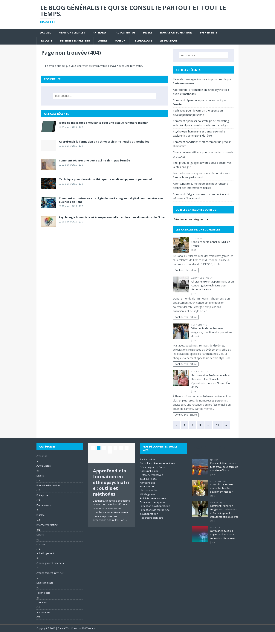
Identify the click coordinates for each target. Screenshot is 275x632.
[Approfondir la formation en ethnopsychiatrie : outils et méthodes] (48, 149)
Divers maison (44, 582)
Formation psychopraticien (155, 506)
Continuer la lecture (186, 270)
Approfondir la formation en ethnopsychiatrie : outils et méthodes (104, 141)
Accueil (45, 32)
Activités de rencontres (153, 498)
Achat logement (202, 278)
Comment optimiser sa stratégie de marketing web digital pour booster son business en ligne (111, 199)
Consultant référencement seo (157, 463)
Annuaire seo (147, 482)
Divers (147, 32)
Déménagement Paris (152, 467)
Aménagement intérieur (49, 573)
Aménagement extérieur (50, 563)
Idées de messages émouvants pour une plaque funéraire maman (103, 122)
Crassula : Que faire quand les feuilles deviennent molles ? (221, 488)
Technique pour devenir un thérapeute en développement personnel (105, 179)
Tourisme (197, 238)
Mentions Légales (72, 32)
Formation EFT (148, 486)
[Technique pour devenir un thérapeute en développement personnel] (48, 187)
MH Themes (88, 628)
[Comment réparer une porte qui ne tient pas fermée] (48, 168)
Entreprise (42, 495)
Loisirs (102, 40)
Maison (120, 40)
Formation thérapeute (152, 502)
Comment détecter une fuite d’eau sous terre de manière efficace (224, 466)
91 (217, 425)
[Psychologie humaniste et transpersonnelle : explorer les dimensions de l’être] (48, 224)
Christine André (149, 490)
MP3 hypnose (147, 494)
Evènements (208, 32)
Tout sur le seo (148, 478)
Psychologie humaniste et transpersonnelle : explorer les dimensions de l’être (112, 217)
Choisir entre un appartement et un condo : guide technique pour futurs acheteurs (212, 285)
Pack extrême (147, 459)
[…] (126, 520)
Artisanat (100, 32)
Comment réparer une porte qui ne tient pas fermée (94, 160)
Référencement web (151, 475)
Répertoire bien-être (151, 517)
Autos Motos (125, 32)
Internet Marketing (75, 40)
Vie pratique (169, 40)
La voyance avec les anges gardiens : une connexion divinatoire (222, 534)
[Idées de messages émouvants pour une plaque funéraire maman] (48, 130)
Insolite (46, 40)
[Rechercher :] (105, 96)
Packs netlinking (149, 471)
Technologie (142, 40)
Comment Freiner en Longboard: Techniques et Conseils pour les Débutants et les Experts (224, 511)
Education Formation (176, 32)
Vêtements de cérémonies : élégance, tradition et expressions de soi (211, 332)
